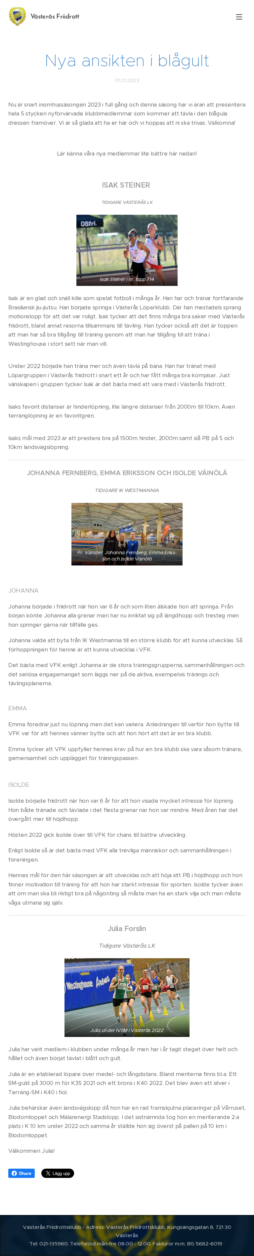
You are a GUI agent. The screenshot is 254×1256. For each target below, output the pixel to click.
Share (25, 1173)
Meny (239, 16)
